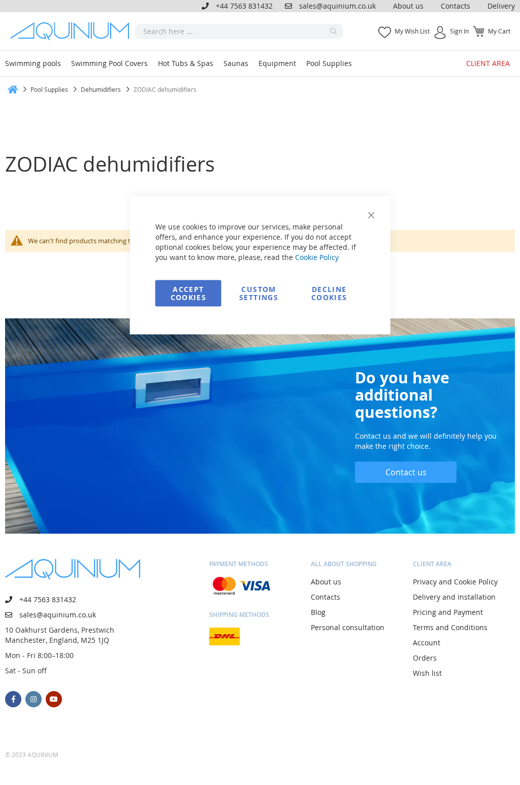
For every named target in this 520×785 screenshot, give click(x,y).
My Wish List (412, 31)
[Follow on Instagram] (33, 699)
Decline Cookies (329, 293)
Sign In (459, 31)
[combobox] (239, 31)
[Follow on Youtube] (54, 699)
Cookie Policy (317, 257)
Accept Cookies (188, 293)
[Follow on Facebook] (13, 699)
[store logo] (72, 31)
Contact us (406, 472)
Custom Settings (258, 293)
